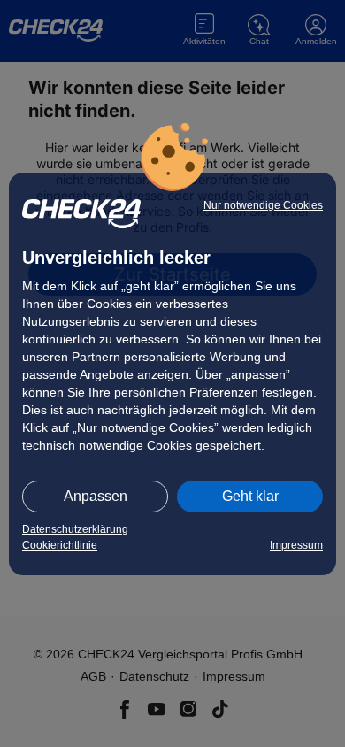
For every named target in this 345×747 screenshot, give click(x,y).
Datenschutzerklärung (75, 529)
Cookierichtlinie (59, 545)
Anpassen (95, 496)
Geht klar (250, 496)
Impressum (296, 545)
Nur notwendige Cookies (263, 205)
